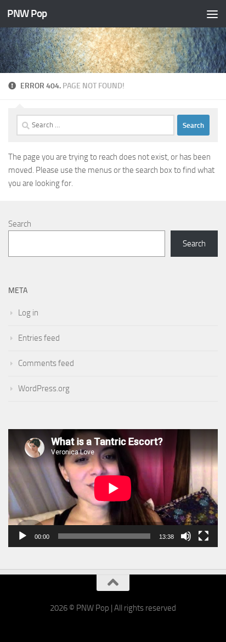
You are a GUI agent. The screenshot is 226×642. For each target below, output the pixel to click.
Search (19, 224)
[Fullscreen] (203, 536)
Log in (28, 313)
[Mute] (185, 536)
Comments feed (46, 363)
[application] (113, 488)
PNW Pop (27, 13)
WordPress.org (44, 388)
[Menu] (212, 13)
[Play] (22, 536)
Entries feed (39, 338)
